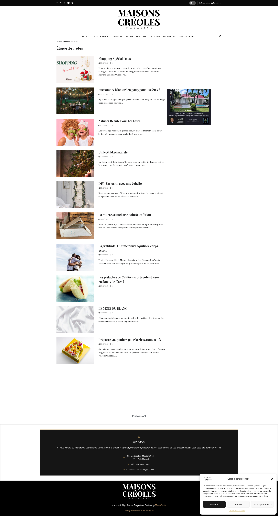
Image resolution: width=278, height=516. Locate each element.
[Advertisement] (194, 63)
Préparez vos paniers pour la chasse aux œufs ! (130, 339)
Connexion (205, 3)
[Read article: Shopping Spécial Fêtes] (75, 69)
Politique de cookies (237, 511)
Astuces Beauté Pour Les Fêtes (119, 121)
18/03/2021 (104, 255)
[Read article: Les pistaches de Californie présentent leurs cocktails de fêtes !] (75, 288)
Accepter (214, 504)
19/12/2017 (104, 286)
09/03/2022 (104, 219)
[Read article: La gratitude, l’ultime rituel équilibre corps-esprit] (75, 257)
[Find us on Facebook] (57, 3)
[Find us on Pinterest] (72, 3)
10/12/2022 (104, 188)
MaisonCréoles (160, 505)
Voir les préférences (262, 504)
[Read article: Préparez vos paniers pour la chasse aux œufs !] (75, 350)
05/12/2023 (104, 63)
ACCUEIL (86, 36)
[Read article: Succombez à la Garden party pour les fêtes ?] (75, 100)
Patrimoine (169, 36)
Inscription (217, 3)
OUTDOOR (155, 36)
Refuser (238, 504)
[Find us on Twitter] (64, 3)
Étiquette (68, 41)
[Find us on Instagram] (60, 3)
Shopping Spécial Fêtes (114, 58)
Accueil (59, 41)
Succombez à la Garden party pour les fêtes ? (129, 89)
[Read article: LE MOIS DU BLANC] (75, 319)
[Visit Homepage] (139, 19)
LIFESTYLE (141, 36)
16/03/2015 (104, 344)
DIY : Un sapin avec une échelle (120, 183)
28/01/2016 (104, 313)
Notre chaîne (186, 36)
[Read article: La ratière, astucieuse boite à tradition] (75, 225)
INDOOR (129, 36)
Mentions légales (147, 510)
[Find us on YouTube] (68, 3)
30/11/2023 (104, 125)
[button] (272, 478)
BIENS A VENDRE (102, 36)
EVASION (117, 36)
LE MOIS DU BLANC (112, 308)
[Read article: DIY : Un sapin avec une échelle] (75, 194)
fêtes (76, 41)
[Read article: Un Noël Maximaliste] (75, 163)
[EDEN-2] (189, 107)
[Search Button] (220, 36)
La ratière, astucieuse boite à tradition (125, 214)
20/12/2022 (104, 157)
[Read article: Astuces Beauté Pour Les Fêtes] (75, 132)
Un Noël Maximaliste (113, 152)
